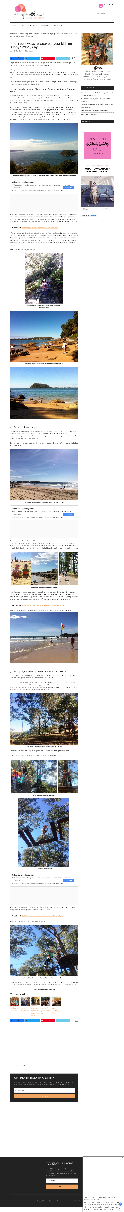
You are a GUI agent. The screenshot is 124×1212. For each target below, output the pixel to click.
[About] (97, 57)
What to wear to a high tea (89, 114)
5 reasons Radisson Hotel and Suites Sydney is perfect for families (56, 1010)
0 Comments (29, 51)
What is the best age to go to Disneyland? (94, 111)
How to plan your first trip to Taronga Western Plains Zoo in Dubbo (45, 1010)
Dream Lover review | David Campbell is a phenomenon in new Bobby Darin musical (35, 1011)
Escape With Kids (29, 11)
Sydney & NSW (21, 1066)
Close (122, 1157)
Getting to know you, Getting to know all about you (14, 1009)
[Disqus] (44, 1133)
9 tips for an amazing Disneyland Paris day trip (25, 1009)
